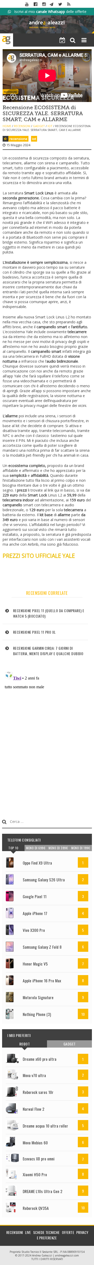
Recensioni (22, 126)
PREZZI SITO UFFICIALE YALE (39, 555)
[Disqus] (47, 734)
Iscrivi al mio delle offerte (48, 11)
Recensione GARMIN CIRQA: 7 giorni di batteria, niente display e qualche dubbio (48, 650)
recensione (18, 138)
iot (34, 138)
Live (28, 1232)
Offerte (68, 1232)
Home (7, 126)
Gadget (39, 126)
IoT (50, 126)
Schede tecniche (46, 1232)
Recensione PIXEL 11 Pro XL (34, 632)
